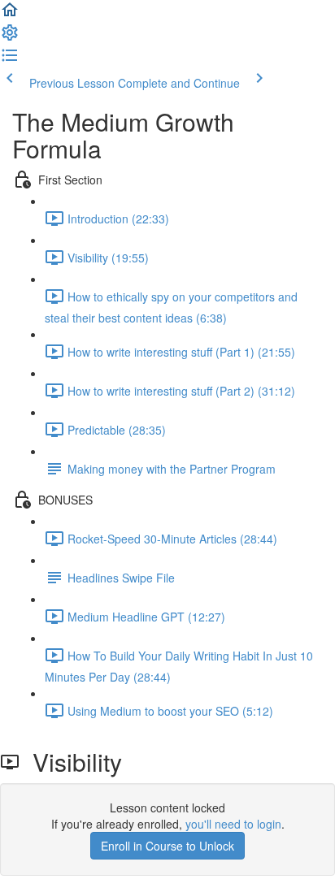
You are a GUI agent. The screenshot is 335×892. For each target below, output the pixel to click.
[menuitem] (10, 37)
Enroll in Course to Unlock (167, 846)
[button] (10, 14)
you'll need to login (233, 824)
